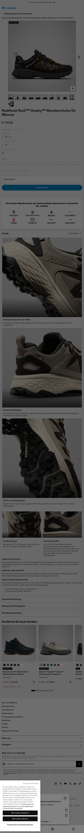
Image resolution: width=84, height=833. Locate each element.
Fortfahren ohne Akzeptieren (31, 783)
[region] (20, 805)
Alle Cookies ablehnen (20, 819)
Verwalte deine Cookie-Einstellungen (20, 824)
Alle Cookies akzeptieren (20, 813)
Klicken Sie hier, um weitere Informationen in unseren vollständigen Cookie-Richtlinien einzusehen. (18, 806)
